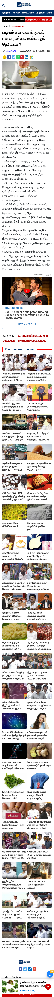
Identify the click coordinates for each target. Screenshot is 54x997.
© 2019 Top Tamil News (27, 995)
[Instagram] (30, 969)
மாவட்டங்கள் (28, 12)
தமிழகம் (6, 12)
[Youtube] (34, 969)
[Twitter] (25, 969)
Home (6, 26)
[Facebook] (20, 969)
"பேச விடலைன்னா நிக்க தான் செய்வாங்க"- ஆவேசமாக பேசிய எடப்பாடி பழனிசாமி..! (25, 340)
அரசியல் (16, 12)
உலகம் (49, 12)
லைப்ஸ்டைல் (18, 26)
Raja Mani (11, 51)
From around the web (20, 349)
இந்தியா (41, 12)
